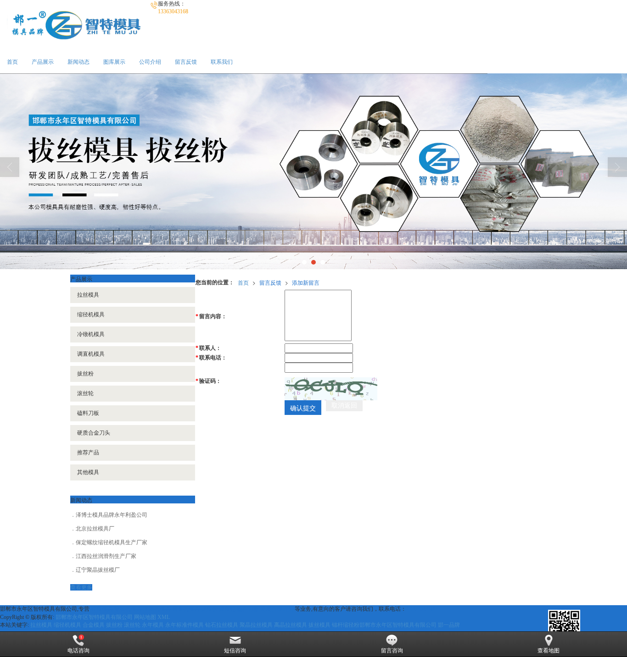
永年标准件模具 (184, 625)
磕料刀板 (88, 413)
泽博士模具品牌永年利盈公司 (111, 515)
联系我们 (222, 62)
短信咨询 (235, 650)
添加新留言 (305, 282)
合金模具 (94, 625)
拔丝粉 (85, 373)
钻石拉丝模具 (221, 625)
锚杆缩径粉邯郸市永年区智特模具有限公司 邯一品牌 (396, 625)
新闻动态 (78, 62)
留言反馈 (186, 62)
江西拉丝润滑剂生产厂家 (106, 556)
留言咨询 (392, 650)
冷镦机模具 (91, 334)
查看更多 (81, 587)
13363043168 (421, 609)
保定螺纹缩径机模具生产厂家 (111, 542)
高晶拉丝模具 (290, 625)
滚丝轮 (85, 393)
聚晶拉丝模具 (256, 625)
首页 (12, 62)
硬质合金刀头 (93, 433)
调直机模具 (91, 354)
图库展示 (114, 62)
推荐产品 (88, 452)
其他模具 (88, 472)
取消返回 (344, 405)
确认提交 (303, 407)
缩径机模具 (91, 314)
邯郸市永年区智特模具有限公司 (94, 617)
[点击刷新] (331, 388)
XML (163, 617)
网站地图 (145, 617)
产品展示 (43, 62)
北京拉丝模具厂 (95, 528)
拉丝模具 (88, 295)
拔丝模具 (319, 625)
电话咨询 (78, 650)
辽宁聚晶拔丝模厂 (98, 570)
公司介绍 (150, 62)
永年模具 (153, 625)
